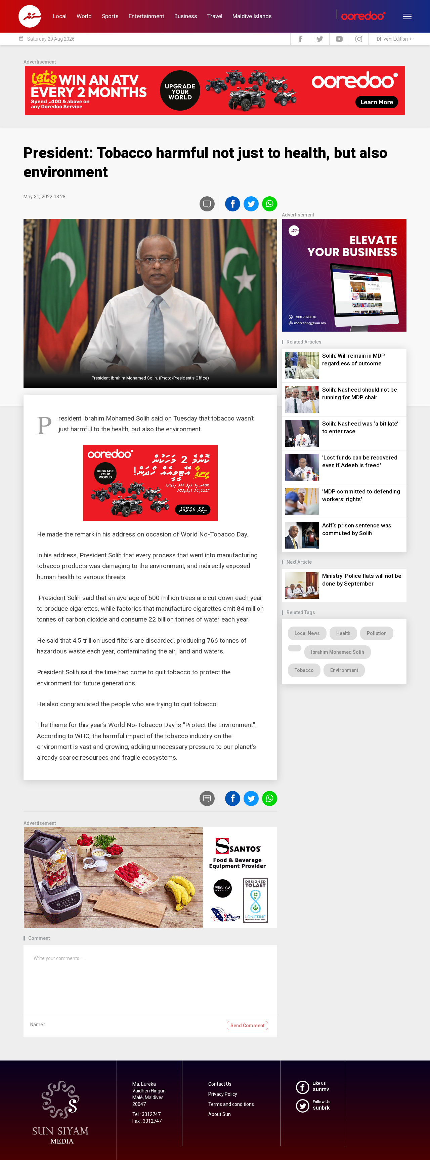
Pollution (377, 633)
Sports (110, 16)
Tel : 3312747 (146, 1114)
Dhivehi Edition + (394, 39)
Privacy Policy (222, 1094)
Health (343, 633)
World (84, 16)
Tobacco (304, 670)
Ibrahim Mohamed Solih (337, 652)
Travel (214, 16)
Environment (344, 670)
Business (185, 16)
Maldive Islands (252, 16)
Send (247, 1025)
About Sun (219, 1114)
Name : (37, 1024)
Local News (307, 633)
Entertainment (146, 16)
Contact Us (219, 1084)
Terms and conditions (231, 1104)
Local (60, 16)
